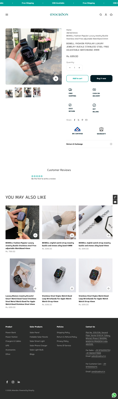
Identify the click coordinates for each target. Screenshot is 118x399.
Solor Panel (34, 332)
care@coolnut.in (98, 371)
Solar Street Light (37, 341)
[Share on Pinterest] (82, 120)
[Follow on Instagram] (13, 382)
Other (8, 354)
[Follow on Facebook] (7, 382)
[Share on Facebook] (75, 120)
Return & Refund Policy (67, 336)
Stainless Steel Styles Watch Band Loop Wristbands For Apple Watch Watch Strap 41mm (57, 298)
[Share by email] (86, 120)
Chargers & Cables (13, 341)
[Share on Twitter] (78, 120)
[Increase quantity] (79, 67)
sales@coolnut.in (98, 356)
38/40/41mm (72, 32)
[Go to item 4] (37, 92)
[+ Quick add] (35, 235)
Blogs (32, 354)
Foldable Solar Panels (39, 336)
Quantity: (70, 62)
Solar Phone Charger (38, 345)
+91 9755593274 (96, 365)
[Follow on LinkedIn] (18, 382)
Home (68, 29)
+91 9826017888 (93, 353)
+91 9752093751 (102, 350)
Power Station (12, 336)
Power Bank (11, 332)
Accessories (10, 349)
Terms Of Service (64, 345)
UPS (7, 345)
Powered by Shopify (26, 390)
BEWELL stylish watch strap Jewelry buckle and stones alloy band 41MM (58, 244)
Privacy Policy (63, 341)
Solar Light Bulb (36, 349)
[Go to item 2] (18, 92)
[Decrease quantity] (69, 67)
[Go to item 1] (9, 94)
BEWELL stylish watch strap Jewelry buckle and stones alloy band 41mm (95, 244)
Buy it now (101, 78)
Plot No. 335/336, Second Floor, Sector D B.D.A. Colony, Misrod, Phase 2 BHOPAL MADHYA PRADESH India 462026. (98, 338)
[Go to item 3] (27, 92)
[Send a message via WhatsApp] (114, 395)
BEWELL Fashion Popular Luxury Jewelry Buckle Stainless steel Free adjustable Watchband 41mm (21, 245)
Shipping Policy (63, 332)
